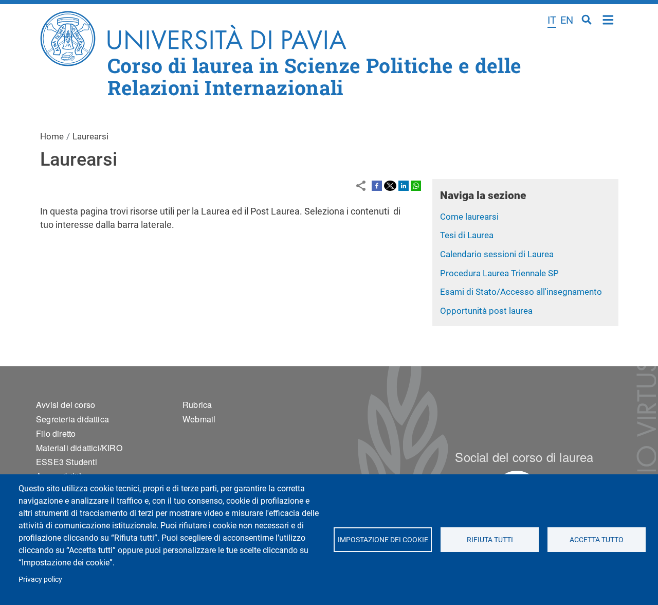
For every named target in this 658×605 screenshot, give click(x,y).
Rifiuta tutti (489, 540)
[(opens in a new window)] (377, 185)
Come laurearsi (469, 216)
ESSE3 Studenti (66, 462)
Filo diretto (56, 433)
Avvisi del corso (65, 405)
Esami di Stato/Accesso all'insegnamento (521, 292)
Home (608, 18)
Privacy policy (40, 579)
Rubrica (197, 405)
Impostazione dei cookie (382, 540)
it (551, 20)
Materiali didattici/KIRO (79, 448)
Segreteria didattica (72, 419)
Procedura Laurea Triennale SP (499, 273)
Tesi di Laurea (467, 235)
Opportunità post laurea (486, 311)
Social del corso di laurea (524, 457)
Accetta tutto (597, 540)
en (566, 20)
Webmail (198, 419)
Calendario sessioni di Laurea (497, 254)
